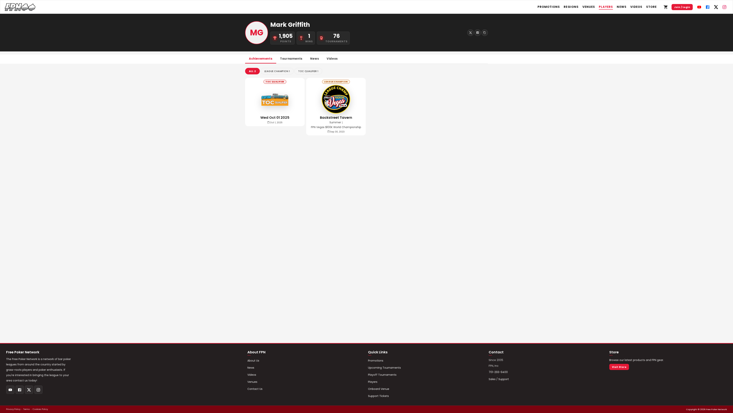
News (621, 7)
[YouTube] (699, 7)
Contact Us (254, 389)
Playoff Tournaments (382, 375)
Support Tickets (378, 396)
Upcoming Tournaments (384, 368)
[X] (716, 7)
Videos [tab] (332, 59)
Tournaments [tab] (291, 59)
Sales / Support (499, 379)
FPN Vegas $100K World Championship (336, 127)
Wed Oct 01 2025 (274, 117)
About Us (253, 361)
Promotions (549, 7)
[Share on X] (470, 32)
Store (651, 7)
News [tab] (314, 59)
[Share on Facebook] (477, 32)
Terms (26, 409)
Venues (588, 7)
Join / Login (682, 7)
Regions (571, 7)
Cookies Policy (40, 409)
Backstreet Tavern (336, 117)
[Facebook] (707, 7)
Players (606, 7)
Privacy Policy (13, 409)
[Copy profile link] (484, 32)
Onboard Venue (378, 389)
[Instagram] (724, 7)
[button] (252, 71)
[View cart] (666, 7)
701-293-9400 (498, 372)
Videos (636, 7)
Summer (335, 122)
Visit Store (619, 367)
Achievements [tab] (260, 59)
